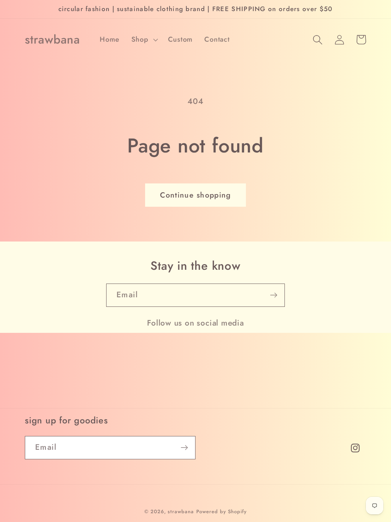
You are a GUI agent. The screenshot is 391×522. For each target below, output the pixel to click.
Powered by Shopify (221, 511)
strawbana (181, 511)
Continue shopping (195, 195)
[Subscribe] (273, 295)
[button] (143, 39)
